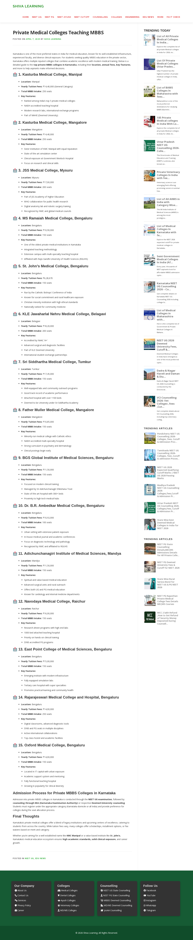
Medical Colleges (69, 890)
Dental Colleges (68, 895)
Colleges (116, 17)
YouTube (150, 895)
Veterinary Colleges (69, 905)
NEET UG (37, 17)
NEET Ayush (64, 17)
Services (21, 900)
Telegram (151, 910)
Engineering (132, 17)
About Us (22, 890)
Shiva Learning (28, 6)
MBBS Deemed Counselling (117, 900)
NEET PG (49, 17)
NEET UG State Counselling (116, 890)
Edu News (148, 17)
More (160, 17)
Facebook (151, 890)
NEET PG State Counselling (116, 895)
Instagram (151, 900)
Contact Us (22, 895)
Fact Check (173, 17)
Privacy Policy (24, 905)
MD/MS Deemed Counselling (117, 905)
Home (26, 17)
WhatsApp (151, 905)
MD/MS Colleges (68, 910)
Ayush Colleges (68, 900)
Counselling (100, 17)
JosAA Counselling (112, 910)
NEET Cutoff (81, 17)
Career (20, 910)
